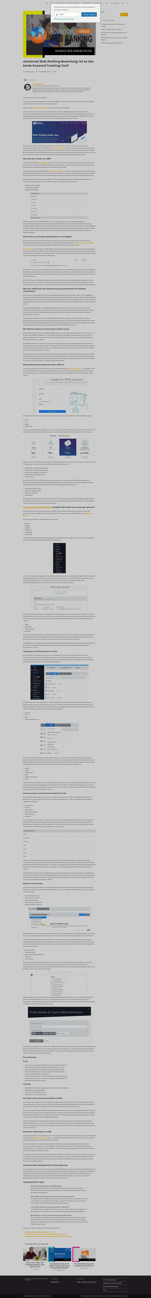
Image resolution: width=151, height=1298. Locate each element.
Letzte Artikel (32, 80)
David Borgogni (29, 72)
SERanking (44, 1138)
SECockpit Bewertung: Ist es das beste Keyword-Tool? (84, 1265)
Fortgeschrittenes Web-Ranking (37, 507)
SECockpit (63, 171)
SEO (55, 72)
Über (25, 80)
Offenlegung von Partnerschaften (112, 1283)
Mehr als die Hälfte (28, 249)
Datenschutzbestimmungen (111, 1286)
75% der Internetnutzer (58, 148)
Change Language (89, 14)
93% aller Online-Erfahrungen (41, 108)
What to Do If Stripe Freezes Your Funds (111, 29)
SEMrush (37, 1138)
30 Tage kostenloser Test (75, 368)
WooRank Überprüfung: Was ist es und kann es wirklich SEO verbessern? (45, 1234)
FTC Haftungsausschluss (110, 1280)
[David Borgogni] (27, 87)
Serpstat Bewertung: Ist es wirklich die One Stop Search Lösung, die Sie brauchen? (48, 1236)
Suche (103, 11)
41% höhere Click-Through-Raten (84, 243)
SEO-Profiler (53, 171)
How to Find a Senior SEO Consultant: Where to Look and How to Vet (34, 1265)
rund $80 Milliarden (44, 162)
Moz (51, 1138)
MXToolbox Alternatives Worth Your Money (112, 43)
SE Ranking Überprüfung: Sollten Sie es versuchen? (39, 1232)
